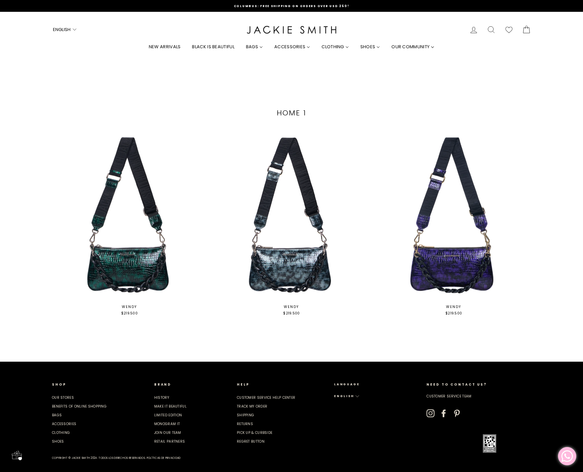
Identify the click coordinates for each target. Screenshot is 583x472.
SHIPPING (245, 415)
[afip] (489, 443)
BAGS (57, 415)
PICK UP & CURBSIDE (254, 432)
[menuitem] (165, 47)
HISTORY (161, 397)
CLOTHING (61, 432)
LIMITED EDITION (168, 415)
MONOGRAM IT (167, 423)
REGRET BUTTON (251, 441)
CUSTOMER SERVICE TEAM (448, 396)
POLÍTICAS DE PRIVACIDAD (164, 458)
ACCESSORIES (64, 423)
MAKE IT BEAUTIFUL (170, 406)
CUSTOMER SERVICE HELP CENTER (266, 397)
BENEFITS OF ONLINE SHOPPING (79, 406)
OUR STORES (63, 397)
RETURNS (245, 423)
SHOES (58, 441)
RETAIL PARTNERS (169, 441)
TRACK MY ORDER (252, 406)
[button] (65, 29)
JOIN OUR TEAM (167, 432)
